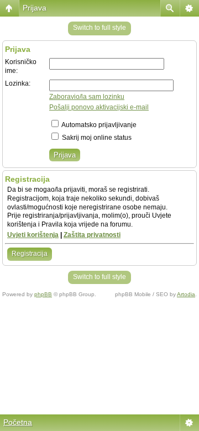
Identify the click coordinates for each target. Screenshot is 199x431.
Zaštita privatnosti (92, 235)
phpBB (43, 294)
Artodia (186, 294)
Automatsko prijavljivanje (98, 125)
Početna (17, 422)
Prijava (34, 7)
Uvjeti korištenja (33, 235)
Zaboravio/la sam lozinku (86, 97)
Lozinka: (17, 83)
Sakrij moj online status (96, 137)
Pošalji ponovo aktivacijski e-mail (99, 107)
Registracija (30, 253)
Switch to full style (99, 27)
